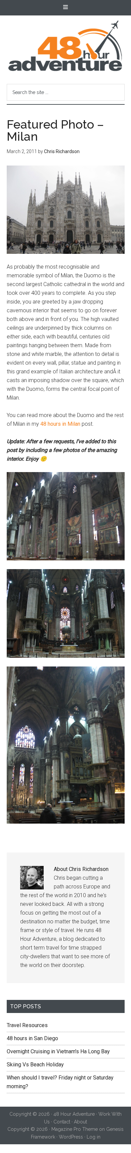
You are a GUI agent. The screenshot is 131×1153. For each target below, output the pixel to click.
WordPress (71, 1137)
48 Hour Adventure (66, 46)
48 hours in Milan (60, 424)
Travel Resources (27, 1025)
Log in (93, 1137)
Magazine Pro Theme (74, 1129)
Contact (61, 1121)
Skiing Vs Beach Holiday (35, 1064)
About (80, 1121)
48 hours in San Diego (32, 1038)
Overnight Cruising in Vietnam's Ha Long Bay (58, 1051)
